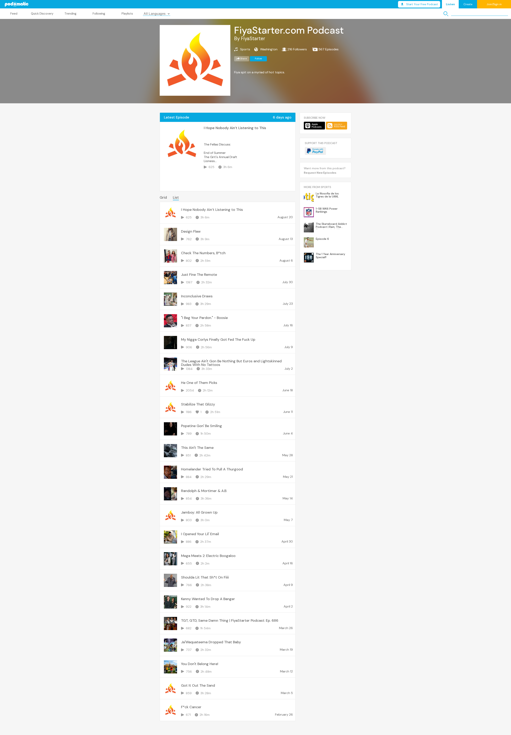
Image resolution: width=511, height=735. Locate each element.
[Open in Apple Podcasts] (314, 125)
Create (467, 4)
